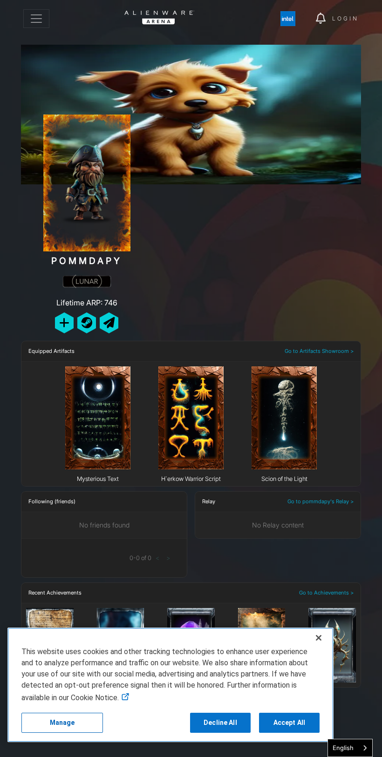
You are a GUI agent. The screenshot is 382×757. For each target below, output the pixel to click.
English (343, 747)
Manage (62, 722)
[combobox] (350, 748)
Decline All (220, 722)
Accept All (289, 722)
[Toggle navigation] (36, 18)
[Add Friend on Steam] (86, 323)
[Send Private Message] (109, 323)
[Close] (318, 638)
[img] (292, 18)
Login (345, 18)
